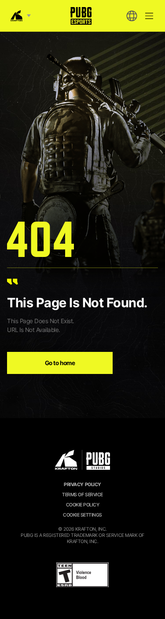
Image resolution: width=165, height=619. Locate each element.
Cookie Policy (82, 504)
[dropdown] (131, 16)
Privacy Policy (82, 484)
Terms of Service (82, 494)
